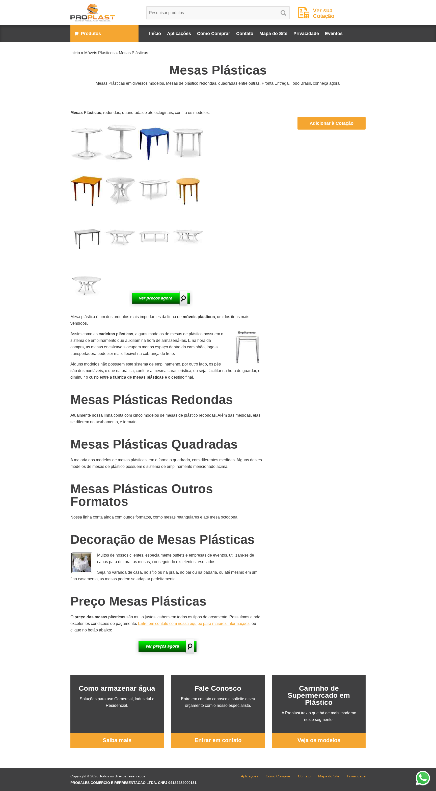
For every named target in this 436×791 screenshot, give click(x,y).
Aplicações (179, 33)
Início (155, 33)
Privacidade (306, 33)
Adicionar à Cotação (331, 123)
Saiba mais (117, 740)
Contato (244, 33)
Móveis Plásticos (99, 53)
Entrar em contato (218, 740)
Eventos (334, 33)
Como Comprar (213, 33)
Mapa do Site (273, 33)
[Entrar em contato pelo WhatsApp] (423, 778)
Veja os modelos (318, 740)
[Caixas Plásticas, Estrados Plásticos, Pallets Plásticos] (104, 12)
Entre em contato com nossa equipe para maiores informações (194, 623)
